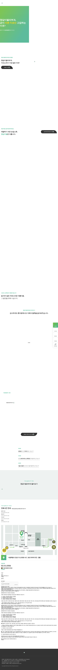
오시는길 (55, 331)
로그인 (29, 342)
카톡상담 (55, 341)
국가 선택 (52, 3)
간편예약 (49, 3)
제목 (2, 574)
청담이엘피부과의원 (7, 568)
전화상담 (55, 336)
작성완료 (2, 639)
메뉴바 (55, 3)
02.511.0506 (6, 566)
